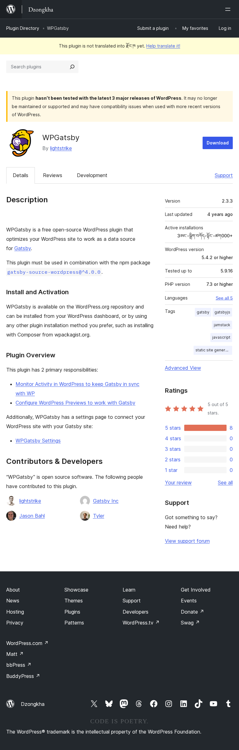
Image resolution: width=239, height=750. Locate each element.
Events (189, 600)
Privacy (14, 623)
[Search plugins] (72, 67)
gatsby (203, 312)
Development (92, 175)
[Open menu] (229, 9)
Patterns (74, 623)
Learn (129, 590)
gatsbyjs (222, 312)
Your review (178, 482)
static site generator (213, 350)
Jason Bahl (32, 516)
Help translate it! (163, 45)
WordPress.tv (141, 623)
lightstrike (61, 148)
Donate (192, 612)
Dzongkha (33, 704)
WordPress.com (27, 643)
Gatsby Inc (106, 501)
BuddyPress (23, 676)
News (12, 600)
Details (20, 175)
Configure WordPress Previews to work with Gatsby (75, 403)
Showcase (76, 590)
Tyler (98, 516)
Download (218, 142)
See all (225, 482)
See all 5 (224, 297)
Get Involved (196, 590)
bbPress (18, 665)
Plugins (72, 612)
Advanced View (183, 368)
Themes (73, 600)
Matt (15, 654)
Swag (190, 623)
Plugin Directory (22, 28)
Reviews (52, 175)
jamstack (222, 324)
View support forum (187, 541)
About (13, 590)
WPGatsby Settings (38, 440)
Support (224, 175)
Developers (135, 612)
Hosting (15, 612)
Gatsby (22, 248)
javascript (221, 337)
